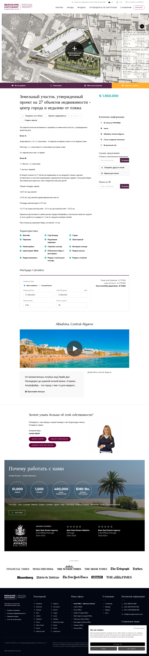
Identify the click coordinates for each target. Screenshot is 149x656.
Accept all (118, 644)
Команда (107, 607)
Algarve (55, 603)
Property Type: (28, 281)
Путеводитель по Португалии (103, 7)
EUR (119, 2)
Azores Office (78, 628)
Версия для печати (111, 173)
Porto (38, 622)
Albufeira (39, 603)
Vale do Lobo (40, 631)
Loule (55, 616)
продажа (81, 7)
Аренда (70, 7)
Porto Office (78, 610)
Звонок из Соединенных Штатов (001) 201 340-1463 (89, 2)
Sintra (38, 628)
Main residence (32, 285)
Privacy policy (139, 628)
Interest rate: (28, 300)
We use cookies (96, 630)
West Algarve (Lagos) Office (83, 616)
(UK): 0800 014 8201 (130, 603)
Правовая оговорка (12, 616)
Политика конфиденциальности (16, 613)
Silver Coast (40, 625)
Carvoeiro (56, 607)
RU (112, 2)
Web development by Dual (12, 651)
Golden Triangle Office (81, 613)
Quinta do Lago (58, 622)
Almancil (39, 607)
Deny (104, 649)
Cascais (38, 610)
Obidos (55, 619)
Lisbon (38, 616)
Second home (46, 285)
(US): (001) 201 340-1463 (131, 607)
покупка (59, 7)
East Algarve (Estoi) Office (82, 622)
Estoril (55, 610)
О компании (126, 7)
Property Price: (28, 290)
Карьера (107, 610)
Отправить (125, 160)
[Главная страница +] (18, 7)
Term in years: (61, 300)
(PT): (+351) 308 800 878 (131, 610)
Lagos (55, 613)
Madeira (39, 619)
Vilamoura (56, 631)
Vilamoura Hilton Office (81, 619)
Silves (55, 625)
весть (106, 613)
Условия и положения (13, 610)
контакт (139, 7)
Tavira (55, 628)
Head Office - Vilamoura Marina (84, 603)
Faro (37, 613)
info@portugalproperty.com (133, 614)
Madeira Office (78, 625)
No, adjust (131, 649)
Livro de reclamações (14, 619)
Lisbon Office (78, 607)
